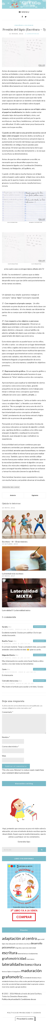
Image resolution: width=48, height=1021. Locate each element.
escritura (9, 952)
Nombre (6, 737)
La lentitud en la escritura (12, 574)
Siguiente (35, 495)
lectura (4, 971)
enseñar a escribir (24, 25)
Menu (25, 12)
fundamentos (33, 953)
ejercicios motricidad (29, 948)
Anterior (13, 495)
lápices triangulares (14, 971)
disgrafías (18, 948)
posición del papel (33, 981)
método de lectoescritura (10, 981)
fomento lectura (23, 953)
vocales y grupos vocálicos (18, 987)
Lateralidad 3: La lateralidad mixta (16, 610)
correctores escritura (23, 944)
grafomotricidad (14, 958)
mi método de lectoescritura (32, 978)
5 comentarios (32, 33)
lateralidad (11, 964)
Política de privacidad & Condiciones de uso (19, 999)
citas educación (10, 944)
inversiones (30, 959)
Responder (39, 626)
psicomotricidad (25, 984)
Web (4, 756)
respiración (34, 984)
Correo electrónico (10, 746)
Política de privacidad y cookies (24, 1013)
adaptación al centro (19, 938)
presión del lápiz (11, 487)
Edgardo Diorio (8, 655)
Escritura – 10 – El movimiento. (15, 542)
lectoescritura (31, 964)
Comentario (7, 712)
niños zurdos (23, 981)
